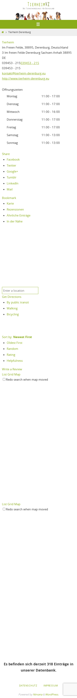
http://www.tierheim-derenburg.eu (25, 78)
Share (6, 154)
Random (12, 349)
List (4, 374)
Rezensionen (15, 209)
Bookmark (9, 198)
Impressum (50, 685)
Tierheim (8, 42)
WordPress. (52, 694)
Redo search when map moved (27, 379)
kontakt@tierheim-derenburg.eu (24, 73)
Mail (10, 189)
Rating (11, 355)
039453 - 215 (30, 63)
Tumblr (11, 177)
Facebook (13, 159)
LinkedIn (12, 183)
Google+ (12, 171)
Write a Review (12, 369)
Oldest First (14, 343)
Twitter (11, 165)
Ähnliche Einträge (18, 215)
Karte (10, 203)
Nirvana (37, 694)
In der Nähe (15, 221)
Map (17, 374)
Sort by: (17, 337)
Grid (10, 374)
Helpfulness (15, 361)
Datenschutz (28, 685)
